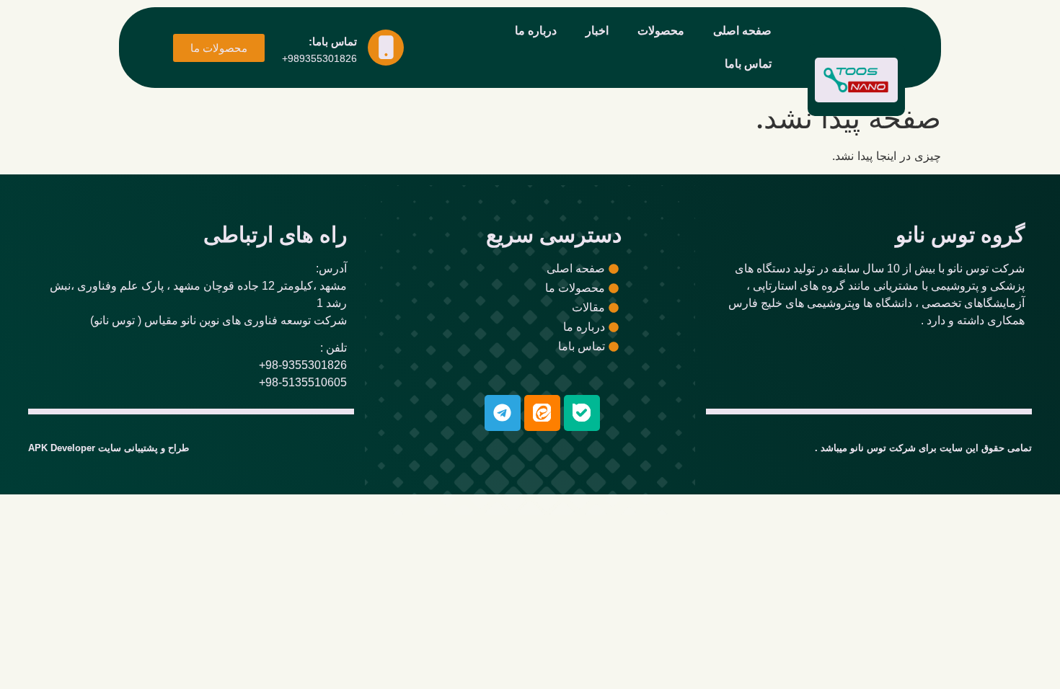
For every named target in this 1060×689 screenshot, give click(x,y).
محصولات (660, 31)
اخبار (597, 31)
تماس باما (748, 64)
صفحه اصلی (742, 31)
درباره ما (536, 31)
